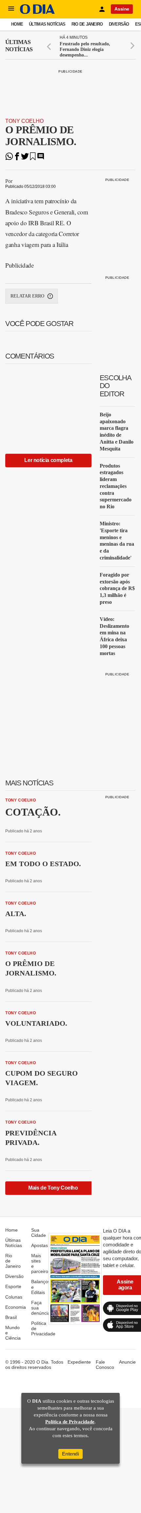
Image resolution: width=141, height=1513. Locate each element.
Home (17, 24)
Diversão (119, 24)
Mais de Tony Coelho (53, 1188)
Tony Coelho (24, 121)
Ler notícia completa (48, 460)
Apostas (39, 1245)
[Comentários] (41, 158)
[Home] (37, 12)
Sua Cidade (38, 1232)
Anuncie (127, 1362)
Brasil (11, 1317)
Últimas (18, 46)
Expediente (79, 1362)
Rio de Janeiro (87, 24)
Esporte (13, 1286)
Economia (15, 1307)
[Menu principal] (11, 9)
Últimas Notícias (47, 24)
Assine (121, 8)
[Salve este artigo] (33, 158)
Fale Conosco (105, 1364)
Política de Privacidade (69, 1421)
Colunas (13, 1297)
